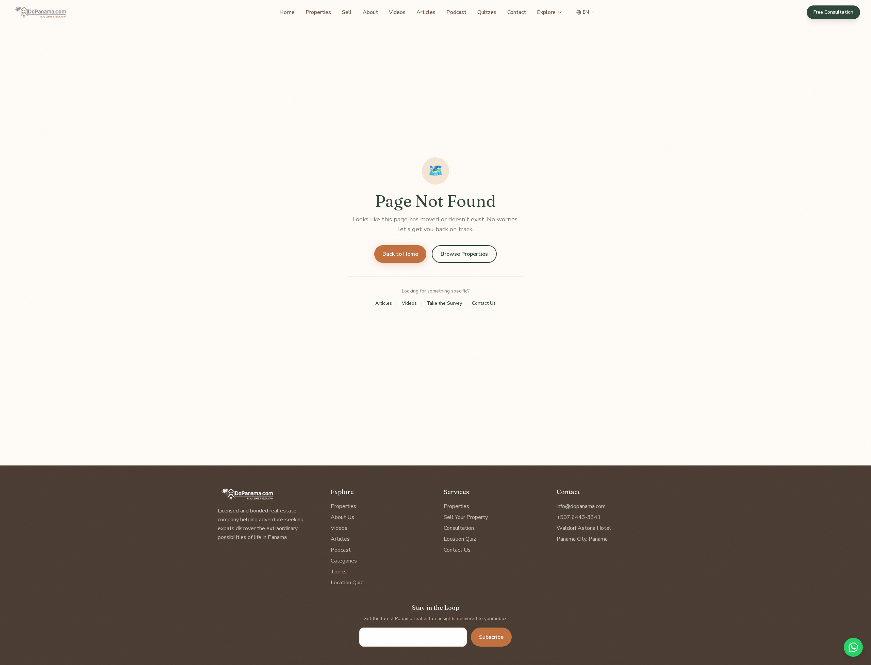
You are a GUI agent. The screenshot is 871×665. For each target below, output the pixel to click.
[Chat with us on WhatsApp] (853, 647)
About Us (342, 517)
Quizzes (486, 12)
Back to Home (400, 254)
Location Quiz (347, 582)
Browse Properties (464, 254)
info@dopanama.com (581, 506)
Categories (344, 561)
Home (287, 12)
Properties (318, 12)
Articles (426, 12)
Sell (347, 12)
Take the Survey (444, 303)
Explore (546, 12)
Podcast (456, 12)
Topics (339, 571)
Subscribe (491, 637)
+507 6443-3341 (579, 517)
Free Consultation (833, 12)
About (370, 12)
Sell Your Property (466, 517)
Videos (397, 12)
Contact (516, 12)
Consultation (459, 528)
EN (586, 12)
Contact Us (484, 303)
